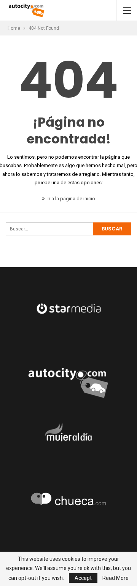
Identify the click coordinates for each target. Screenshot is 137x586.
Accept (83, 578)
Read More (115, 578)
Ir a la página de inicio (70, 198)
